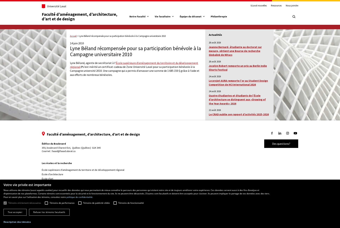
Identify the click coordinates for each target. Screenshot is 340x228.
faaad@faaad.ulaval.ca (63, 151)
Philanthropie (219, 16)
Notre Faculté (137, 16)
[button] (17, 222)
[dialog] (170, 204)
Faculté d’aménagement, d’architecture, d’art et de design (80, 17)
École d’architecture (52, 174)
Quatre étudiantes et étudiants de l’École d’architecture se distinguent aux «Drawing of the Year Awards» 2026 (237, 99)
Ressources (276, 5)
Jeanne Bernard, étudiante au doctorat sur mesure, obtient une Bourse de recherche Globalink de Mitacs (235, 51)
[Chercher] (294, 16)
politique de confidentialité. (79, 197)
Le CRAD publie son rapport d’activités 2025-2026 (239, 114)
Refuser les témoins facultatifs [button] (49, 212)
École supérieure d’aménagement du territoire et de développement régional (83, 169)
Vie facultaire (163, 16)
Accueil (73, 36)
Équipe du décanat (191, 16)
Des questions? (281, 143)
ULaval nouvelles (259, 5)
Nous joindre (292, 5)
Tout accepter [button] (15, 212)
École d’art (47, 178)
